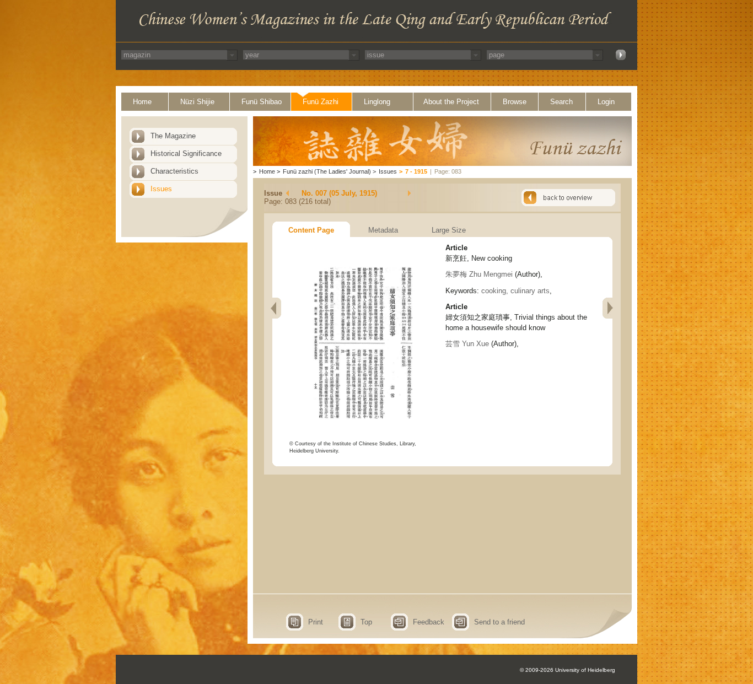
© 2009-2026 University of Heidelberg (567, 670)
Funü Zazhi (320, 102)
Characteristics (174, 171)
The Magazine (173, 136)
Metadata (383, 230)
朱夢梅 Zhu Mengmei (479, 274)
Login (606, 102)
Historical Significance (186, 153)
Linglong (377, 102)
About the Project (451, 102)
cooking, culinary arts (515, 291)
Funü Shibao (261, 102)
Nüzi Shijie (197, 102)
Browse (514, 102)
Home (142, 102)
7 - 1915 (416, 171)
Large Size (449, 230)
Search (561, 102)
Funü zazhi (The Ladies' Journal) (327, 171)
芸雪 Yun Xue (467, 344)
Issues (161, 189)
